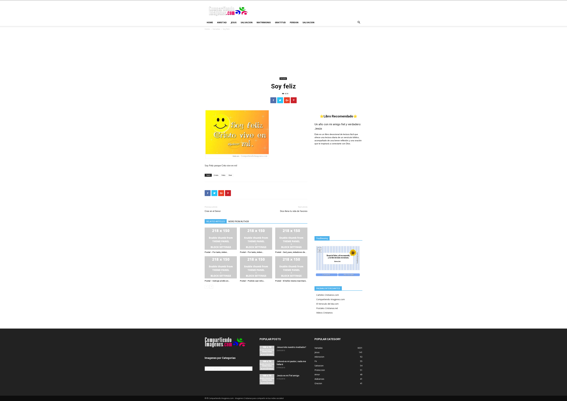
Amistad (222, 22)
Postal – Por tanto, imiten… (216, 252)
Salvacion (246, 22)
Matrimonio (264, 22)
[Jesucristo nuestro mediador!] (267, 351)
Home (210, 22)
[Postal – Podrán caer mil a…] (256, 267)
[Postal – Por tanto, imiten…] (221, 239)
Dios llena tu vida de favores (293, 211)
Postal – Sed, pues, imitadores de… (290, 252)
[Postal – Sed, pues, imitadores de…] (291, 239)
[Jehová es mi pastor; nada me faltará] (267, 365)
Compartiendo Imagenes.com (330, 299)
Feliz (223, 175)
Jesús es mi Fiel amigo (288, 375)
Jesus (234, 22)
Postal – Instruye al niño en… (217, 281)
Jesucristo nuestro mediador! (291, 347)
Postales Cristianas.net (327, 308)
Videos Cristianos (324, 312)
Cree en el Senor (213, 211)
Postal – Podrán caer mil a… (252, 281)
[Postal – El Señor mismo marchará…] (291, 267)
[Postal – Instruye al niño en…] (221, 267)
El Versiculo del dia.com (327, 303)
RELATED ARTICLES (215, 221)
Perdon (294, 22)
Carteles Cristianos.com (327, 295)
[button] (358, 22)
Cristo (216, 175)
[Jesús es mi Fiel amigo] (267, 379)
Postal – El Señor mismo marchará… (291, 281)
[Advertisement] (283, 54)
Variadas (216, 29)
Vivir (230, 175)
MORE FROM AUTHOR (238, 221)
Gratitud (280, 22)
